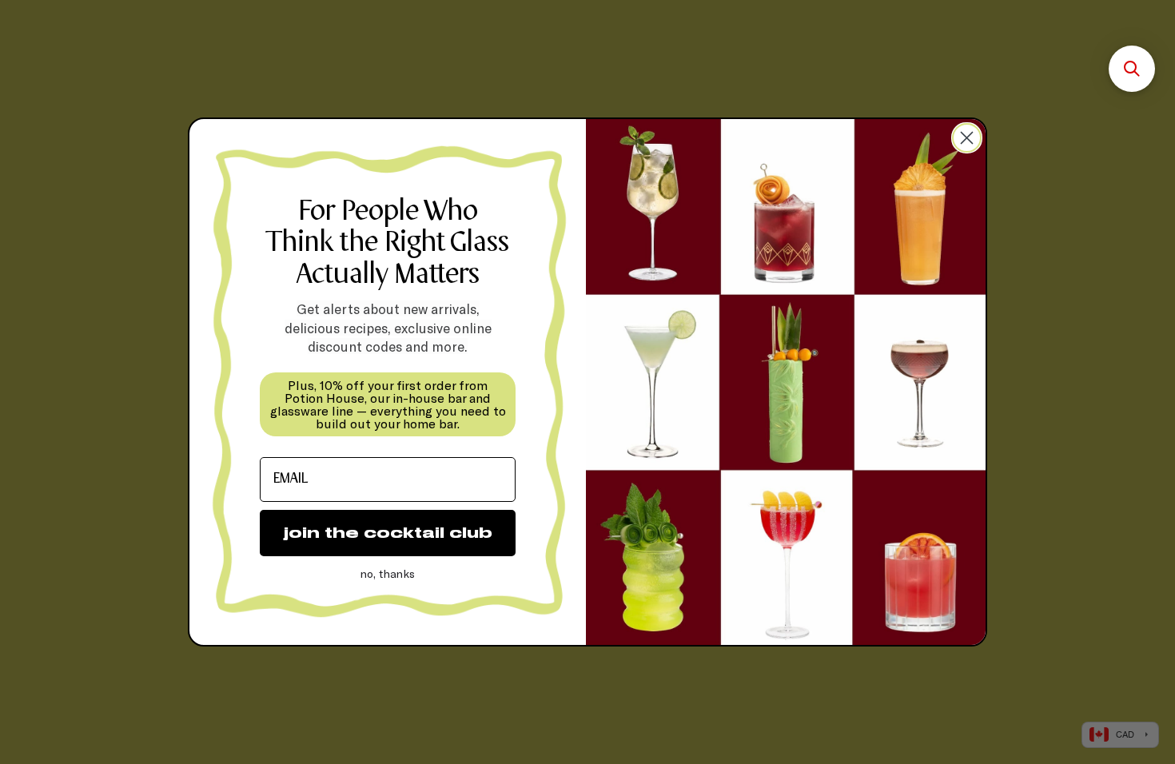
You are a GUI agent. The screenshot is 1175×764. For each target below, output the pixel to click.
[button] (1132, 69)
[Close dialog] (967, 138)
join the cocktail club (388, 532)
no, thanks (387, 573)
